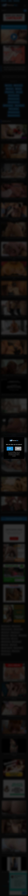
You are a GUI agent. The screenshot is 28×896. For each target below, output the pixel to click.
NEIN (18, 448)
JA (10, 448)
